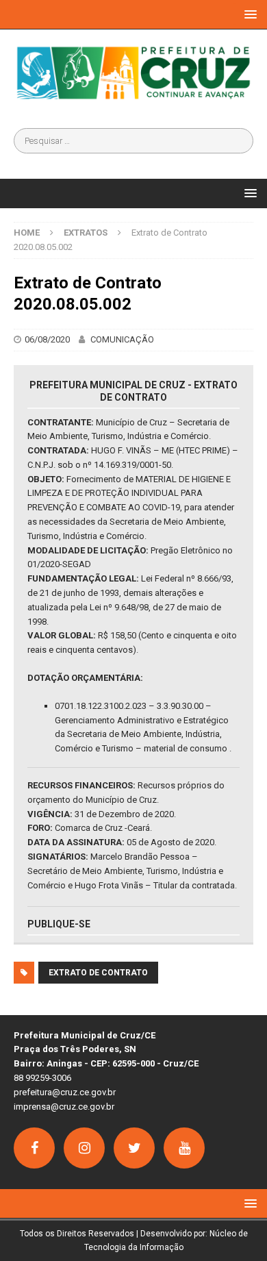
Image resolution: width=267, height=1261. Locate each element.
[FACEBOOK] (34, 1148)
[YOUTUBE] (184, 1148)
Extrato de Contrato (98, 972)
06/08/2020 (47, 339)
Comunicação (122, 339)
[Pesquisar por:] (133, 140)
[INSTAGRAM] (84, 1148)
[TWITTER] (134, 1148)
